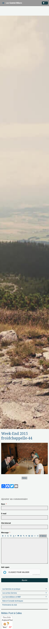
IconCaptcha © (36, 574)
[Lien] (23, 535)
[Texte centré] (21, 535)
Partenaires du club (9, 605)
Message (5, 533)
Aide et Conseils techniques (12, 601)
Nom (3, 504)
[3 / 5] (9, 491)
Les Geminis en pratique (11, 589)
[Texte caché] (26, 535)
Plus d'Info (7, 617)
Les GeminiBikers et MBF (11, 597)
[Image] (29, 535)
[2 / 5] (6, 491)
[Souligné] (8, 535)
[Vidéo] (32, 535)
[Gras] (2, 535)
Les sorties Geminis (9, 593)
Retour (24, 478)
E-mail (3, 514)
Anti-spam (5, 567)
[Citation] (18, 535)
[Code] (34, 535)
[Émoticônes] (37, 535)
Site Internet (6, 523)
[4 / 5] (12, 491)
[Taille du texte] (10, 535)
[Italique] (5, 535)
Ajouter (24, 580)
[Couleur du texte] (14, 535)
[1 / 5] (2, 491)
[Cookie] (4, 624)
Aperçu (43, 536)
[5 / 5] (15, 491)
